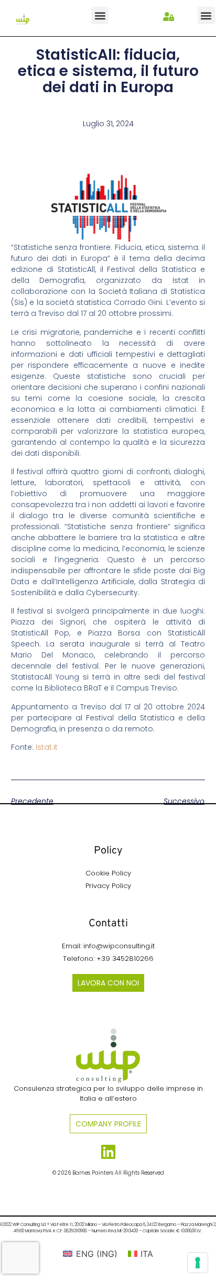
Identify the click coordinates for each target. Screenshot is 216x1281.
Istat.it (47, 747)
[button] (100, 15)
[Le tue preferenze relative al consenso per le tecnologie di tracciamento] (198, 1263)
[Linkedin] (108, 1152)
